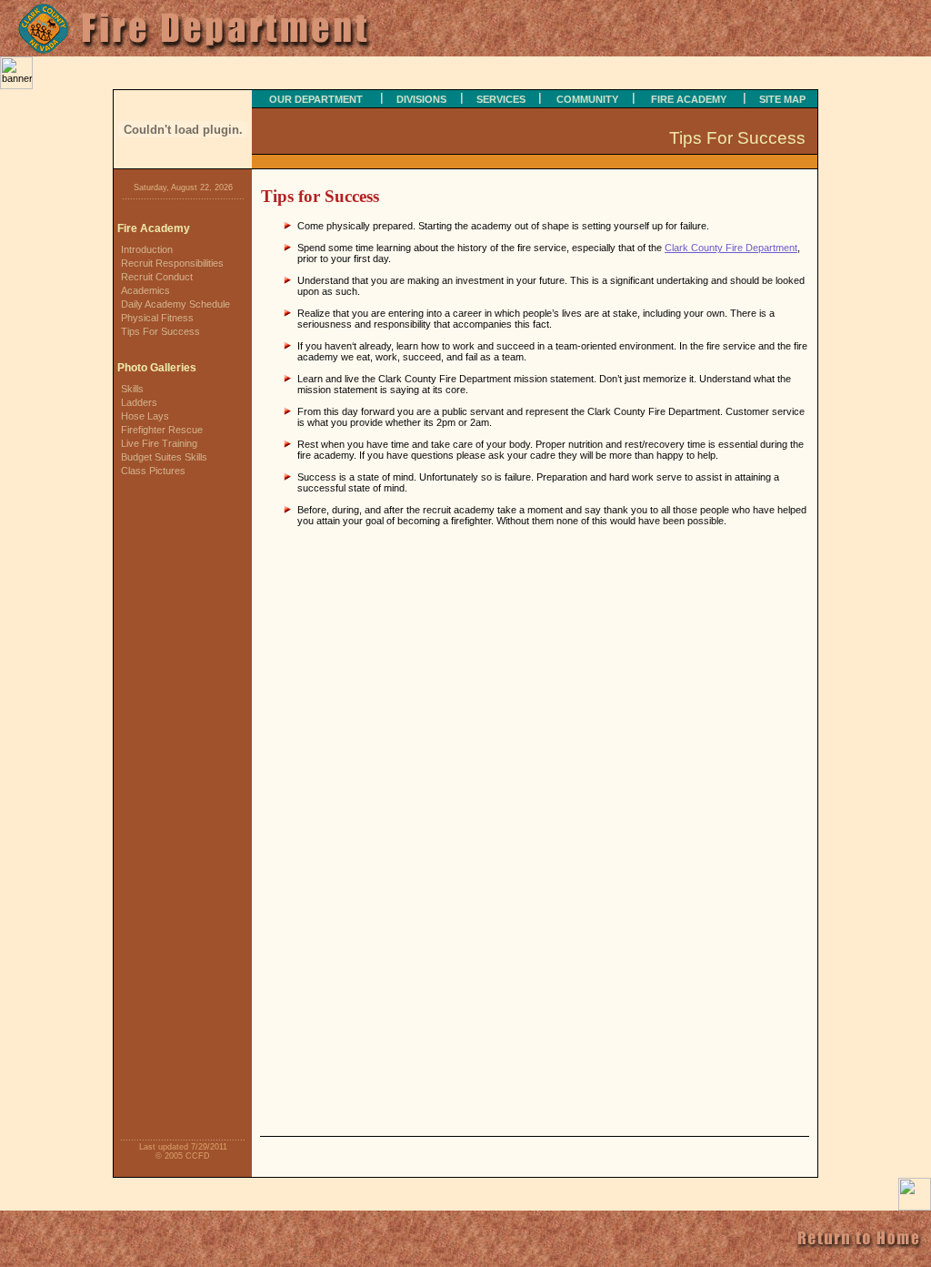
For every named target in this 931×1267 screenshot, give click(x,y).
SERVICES (501, 99)
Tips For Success (160, 331)
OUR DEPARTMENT (316, 99)
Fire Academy (153, 228)
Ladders (139, 402)
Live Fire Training (159, 443)
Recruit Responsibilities (172, 263)
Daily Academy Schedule (175, 304)
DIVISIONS (421, 99)
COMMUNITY (587, 99)
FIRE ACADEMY (688, 99)
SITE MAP (782, 99)
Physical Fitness (157, 317)
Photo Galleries (156, 367)
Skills (132, 388)
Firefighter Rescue (162, 429)
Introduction (147, 249)
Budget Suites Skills (164, 456)
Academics (145, 290)
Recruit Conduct (157, 276)
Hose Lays (145, 416)
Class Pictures (153, 470)
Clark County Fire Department (731, 247)
